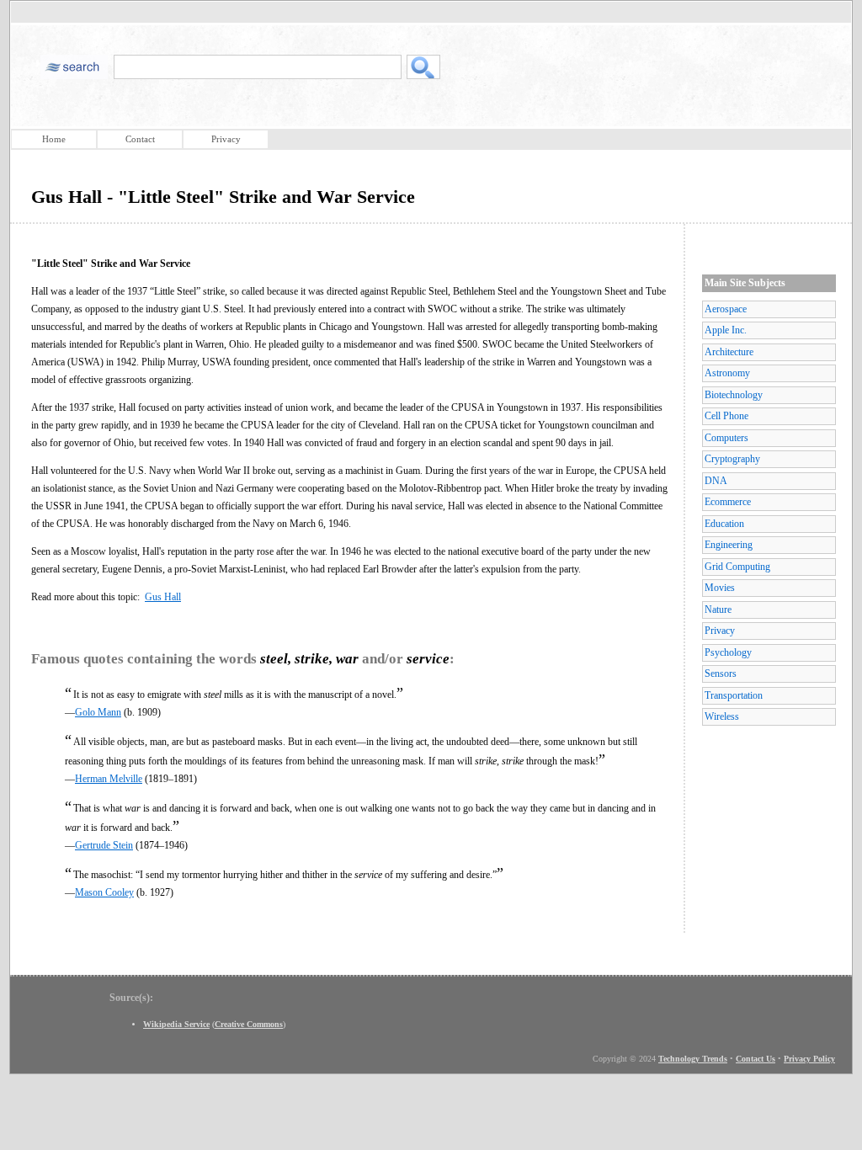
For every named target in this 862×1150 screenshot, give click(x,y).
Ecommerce (728, 502)
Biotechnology (734, 395)
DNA (716, 481)
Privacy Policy (809, 1058)
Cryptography (732, 459)
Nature (718, 609)
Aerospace (726, 309)
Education (724, 524)
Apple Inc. (726, 330)
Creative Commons (249, 1024)
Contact (140, 139)
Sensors (721, 673)
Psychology (728, 652)
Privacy (226, 139)
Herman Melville (108, 779)
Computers (726, 438)
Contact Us (755, 1058)
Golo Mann (98, 712)
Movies (720, 588)
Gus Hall (163, 597)
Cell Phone (726, 416)
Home (54, 139)
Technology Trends (692, 1058)
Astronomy (727, 373)
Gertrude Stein (104, 845)
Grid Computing (737, 566)
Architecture (729, 352)
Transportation (734, 695)
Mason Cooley (104, 892)
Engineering (729, 545)
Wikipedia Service (176, 1024)
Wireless (722, 716)
